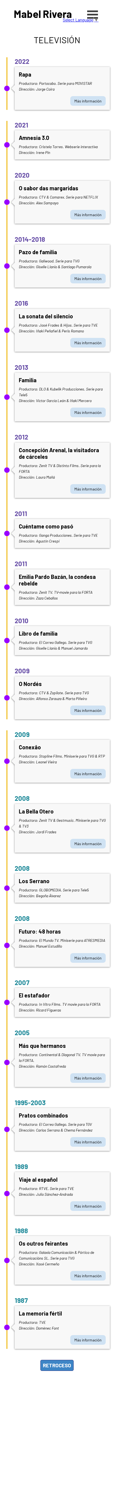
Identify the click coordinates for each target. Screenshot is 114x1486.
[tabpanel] (57, 39)
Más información (88, 101)
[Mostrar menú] (92, 14)
